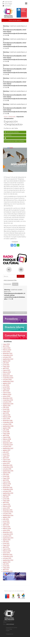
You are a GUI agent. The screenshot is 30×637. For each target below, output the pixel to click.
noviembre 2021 (8, 355)
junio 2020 (6, 387)
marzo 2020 (6, 392)
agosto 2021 (6, 361)
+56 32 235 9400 (10, 624)
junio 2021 (6, 364)
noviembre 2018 (8, 422)
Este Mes (15, 284)
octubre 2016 (7, 469)
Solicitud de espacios (15, 20)
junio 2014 (6, 521)
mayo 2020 (6, 389)
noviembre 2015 (8, 489)
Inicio (5, 116)
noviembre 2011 (8, 571)
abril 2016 (6, 480)
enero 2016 (6, 485)
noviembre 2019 (8, 400)
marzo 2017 (6, 459)
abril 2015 (6, 502)
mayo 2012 (6, 567)
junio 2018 (6, 431)
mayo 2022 (6, 344)
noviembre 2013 (8, 534)
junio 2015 (6, 499)
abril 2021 (6, 368)
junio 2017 (6, 454)
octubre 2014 (7, 513)
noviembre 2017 (8, 445)
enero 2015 (6, 508)
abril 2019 (6, 413)
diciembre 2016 (7, 465)
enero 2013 (6, 553)
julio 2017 (6, 452)
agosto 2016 (6, 472)
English (7, 630)
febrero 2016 (7, 484)
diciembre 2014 (7, 510)
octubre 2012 (7, 558)
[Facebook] (11, 245)
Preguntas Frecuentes (11, 627)
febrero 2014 (7, 528)
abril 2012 (6, 569)
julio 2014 (6, 519)
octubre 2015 (7, 491)
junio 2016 (6, 476)
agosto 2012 (6, 562)
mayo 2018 (6, 433)
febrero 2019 (7, 417)
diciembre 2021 (7, 353)
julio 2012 (6, 564)
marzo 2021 (6, 370)
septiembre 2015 (8, 493)
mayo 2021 (6, 366)
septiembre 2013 (8, 538)
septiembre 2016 (8, 471)
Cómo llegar (8, 4)
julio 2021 (6, 363)
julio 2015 (6, 497)
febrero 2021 (7, 372)
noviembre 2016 (8, 467)
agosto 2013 (6, 539)
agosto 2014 (6, 517)
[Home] (15, 13)
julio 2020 (6, 385)
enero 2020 (6, 396)
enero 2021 (6, 374)
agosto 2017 (6, 450)
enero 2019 (6, 418)
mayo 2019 (6, 411)
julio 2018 (6, 430)
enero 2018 (6, 441)
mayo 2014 (6, 523)
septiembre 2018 (8, 426)
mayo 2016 (6, 478)
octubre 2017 (7, 446)
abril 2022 (6, 346)
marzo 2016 (6, 482)
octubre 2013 (7, 536)
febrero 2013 (7, 551)
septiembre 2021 (8, 359)
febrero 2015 (7, 506)
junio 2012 (6, 566)
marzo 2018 (6, 437)
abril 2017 (6, 458)
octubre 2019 (7, 402)
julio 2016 (6, 474)
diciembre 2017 (7, 443)
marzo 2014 (6, 526)
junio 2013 (6, 543)
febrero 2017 (7, 461)
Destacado (12, 116)
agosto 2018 (6, 428)
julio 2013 (6, 541)
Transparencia (9, 634)
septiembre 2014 (8, 515)
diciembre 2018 (7, 420)
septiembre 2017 (8, 448)
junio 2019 (6, 409)
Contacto (8, 6)
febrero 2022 (7, 350)
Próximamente (7, 284)
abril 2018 (6, 435)
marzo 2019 (6, 415)
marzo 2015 (6, 504)
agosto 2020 (7, 383)
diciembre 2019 (7, 398)
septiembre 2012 (8, 560)
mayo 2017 (6, 456)
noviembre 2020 (8, 377)
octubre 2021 (7, 357)
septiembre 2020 (8, 381)
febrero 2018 (7, 439)
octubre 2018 (7, 424)
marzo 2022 (6, 348)
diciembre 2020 (8, 376)
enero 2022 (6, 351)
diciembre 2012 (7, 554)
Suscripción (8, 1)
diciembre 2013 (7, 532)
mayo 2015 (6, 500)
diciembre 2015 (7, 487)
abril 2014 (6, 525)
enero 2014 (6, 530)
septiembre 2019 (8, 404)
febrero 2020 (7, 394)
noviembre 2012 (8, 556)
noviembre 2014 (8, 512)
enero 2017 (6, 463)
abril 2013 (6, 547)
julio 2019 (6, 407)
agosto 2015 (6, 495)
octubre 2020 (7, 379)
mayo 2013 (6, 545)
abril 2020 (6, 391)
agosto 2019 (6, 405)
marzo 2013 (6, 549)
